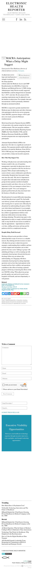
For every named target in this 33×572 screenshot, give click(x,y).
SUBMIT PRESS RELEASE (10, 412)
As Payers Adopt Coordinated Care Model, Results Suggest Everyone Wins (15, 289)
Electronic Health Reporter (16, 6)
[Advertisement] (16, 39)
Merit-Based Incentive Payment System (15, 302)
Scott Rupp (7, 299)
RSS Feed (25, 19)
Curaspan (21, 71)
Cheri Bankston (10, 300)
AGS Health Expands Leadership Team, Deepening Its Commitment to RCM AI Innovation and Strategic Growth (14, 542)
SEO (18, 565)
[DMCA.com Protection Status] (7, 554)
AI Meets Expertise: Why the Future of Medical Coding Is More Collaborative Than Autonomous (16, 529)
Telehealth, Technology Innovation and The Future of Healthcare (15, 509)
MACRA (25, 300)
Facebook (16, 19)
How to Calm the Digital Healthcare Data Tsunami (14, 537)
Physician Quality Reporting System (14, 303)
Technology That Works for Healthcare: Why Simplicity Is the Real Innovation (15, 533)
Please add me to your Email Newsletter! (15, 389)
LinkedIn (21, 19)
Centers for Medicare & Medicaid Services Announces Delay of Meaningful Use (15, 284)
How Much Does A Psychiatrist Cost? (13, 505)
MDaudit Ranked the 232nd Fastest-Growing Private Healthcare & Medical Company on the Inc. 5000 (16, 514)
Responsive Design (9, 565)
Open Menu (3, 19)
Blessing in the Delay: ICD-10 (9, 287)
